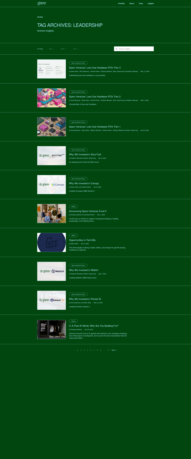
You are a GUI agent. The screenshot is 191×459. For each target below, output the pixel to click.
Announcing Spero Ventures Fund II (87, 211)
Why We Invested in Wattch (83, 270)
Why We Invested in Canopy (84, 183)
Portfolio (121, 3)
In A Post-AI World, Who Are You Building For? (93, 325)
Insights (151, 3)
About (131, 3)
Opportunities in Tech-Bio (82, 240)
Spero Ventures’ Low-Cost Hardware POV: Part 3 (95, 67)
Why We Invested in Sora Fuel (85, 154)
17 (108, 350)
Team (141, 3)
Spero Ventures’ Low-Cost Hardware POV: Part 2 (95, 96)
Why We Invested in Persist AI (85, 299)
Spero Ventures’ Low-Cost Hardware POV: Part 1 (95, 126)
